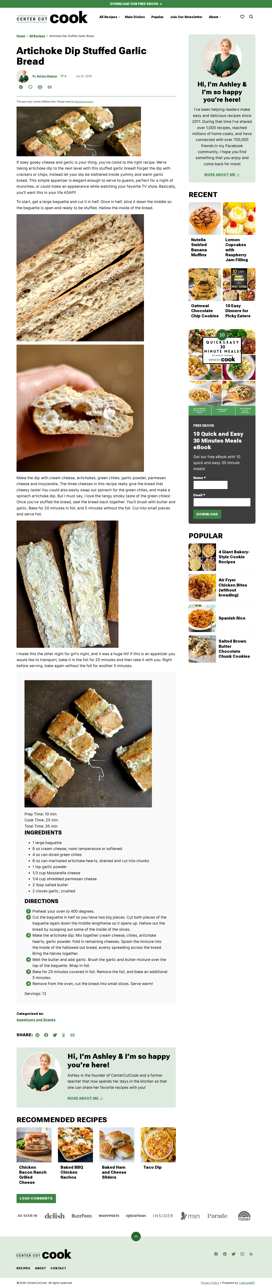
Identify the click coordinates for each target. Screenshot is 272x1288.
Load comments (36, 1198)
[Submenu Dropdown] (119, 17)
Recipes (23, 1268)
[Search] (251, 16)
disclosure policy (84, 101)
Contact (58, 1268)
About (213, 17)
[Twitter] (233, 1254)
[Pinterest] (224, 1254)
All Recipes (108, 17)
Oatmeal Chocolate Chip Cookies (205, 310)
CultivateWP (247, 1282)
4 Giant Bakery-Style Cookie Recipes (234, 557)
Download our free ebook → (136, 4)
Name (199, 478)
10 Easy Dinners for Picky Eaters (237, 310)
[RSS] (251, 1254)
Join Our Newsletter (186, 17)
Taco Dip (152, 1167)
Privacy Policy (210, 1282)
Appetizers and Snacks (36, 1020)
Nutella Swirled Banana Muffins (199, 247)
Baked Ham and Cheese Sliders (114, 1172)
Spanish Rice (232, 618)
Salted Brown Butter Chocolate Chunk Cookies (234, 649)
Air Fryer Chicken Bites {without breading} (233, 587)
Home (21, 36)
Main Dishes (135, 17)
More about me (219, 175)
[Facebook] (216, 1254)
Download (207, 514)
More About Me (83, 1098)
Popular (157, 17)
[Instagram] (242, 1254)
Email (199, 495)
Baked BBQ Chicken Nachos (72, 1172)
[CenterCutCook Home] (52, 17)
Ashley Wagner (47, 76)
